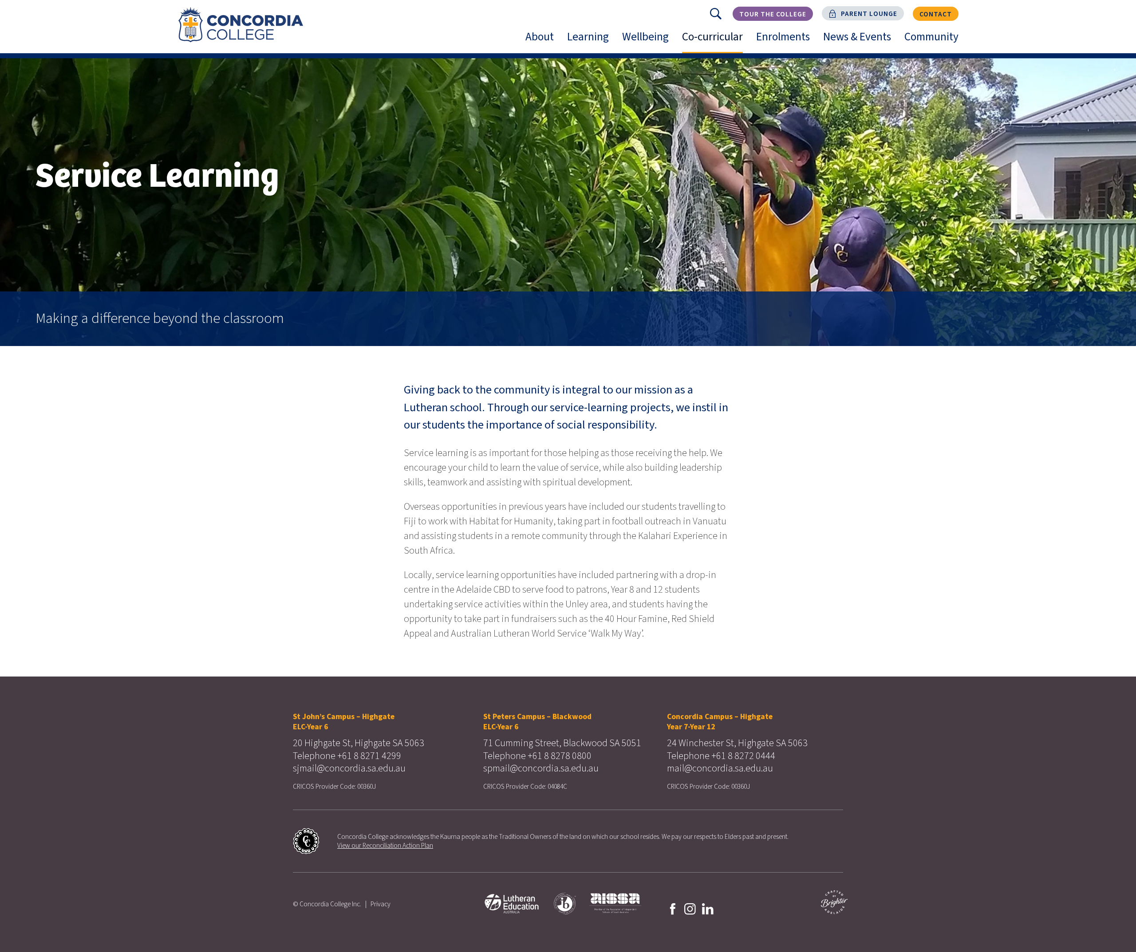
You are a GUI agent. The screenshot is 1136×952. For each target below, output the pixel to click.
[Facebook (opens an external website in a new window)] (672, 908)
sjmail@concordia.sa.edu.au (349, 768)
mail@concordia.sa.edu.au (720, 768)
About (542, 41)
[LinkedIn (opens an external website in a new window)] (708, 908)
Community (934, 41)
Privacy (380, 904)
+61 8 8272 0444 (743, 756)
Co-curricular (715, 41)
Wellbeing (648, 41)
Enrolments (786, 41)
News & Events (860, 41)
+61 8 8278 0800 (560, 756)
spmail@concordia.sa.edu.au (541, 768)
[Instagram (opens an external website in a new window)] (690, 908)
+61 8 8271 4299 (369, 756)
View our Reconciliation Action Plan (385, 845)
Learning (591, 41)
